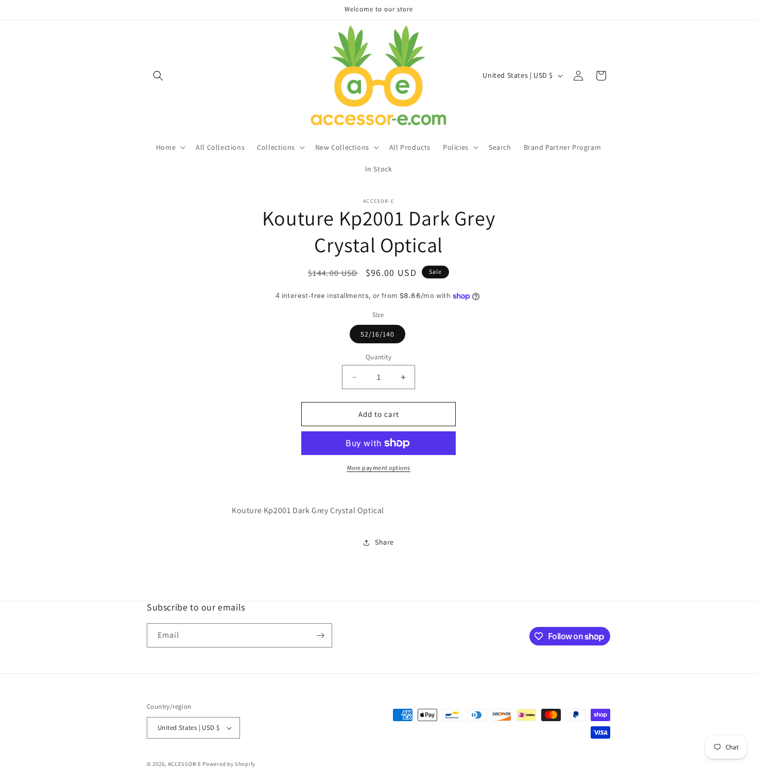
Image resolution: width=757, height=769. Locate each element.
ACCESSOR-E (184, 763)
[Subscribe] (320, 635)
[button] (158, 75)
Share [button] (384, 542)
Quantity (378, 357)
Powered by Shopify (228, 763)
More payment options (378, 467)
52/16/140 (377, 334)
